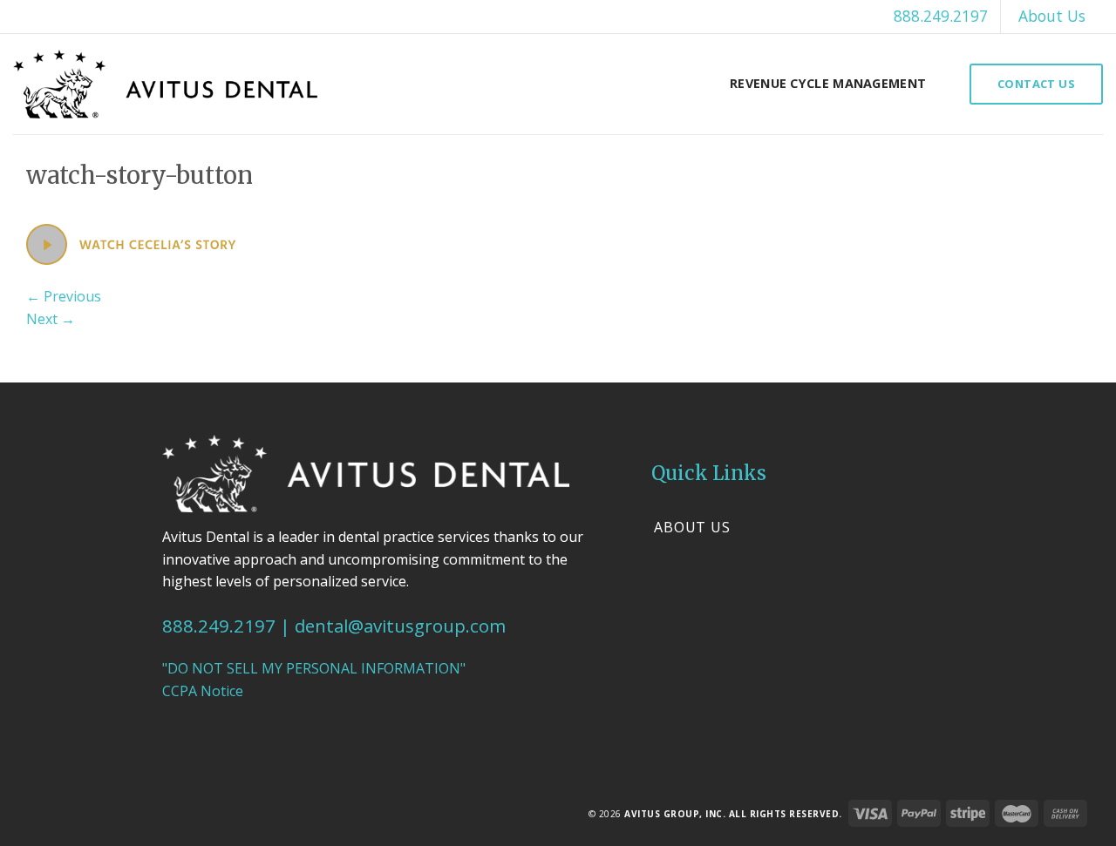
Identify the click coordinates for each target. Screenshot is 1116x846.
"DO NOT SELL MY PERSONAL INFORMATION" (314, 668)
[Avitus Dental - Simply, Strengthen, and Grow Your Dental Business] (165, 84)
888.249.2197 (941, 15)
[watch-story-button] (131, 243)
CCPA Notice (202, 690)
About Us (1051, 15)
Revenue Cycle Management (828, 83)
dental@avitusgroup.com (400, 625)
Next (50, 318)
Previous (63, 296)
